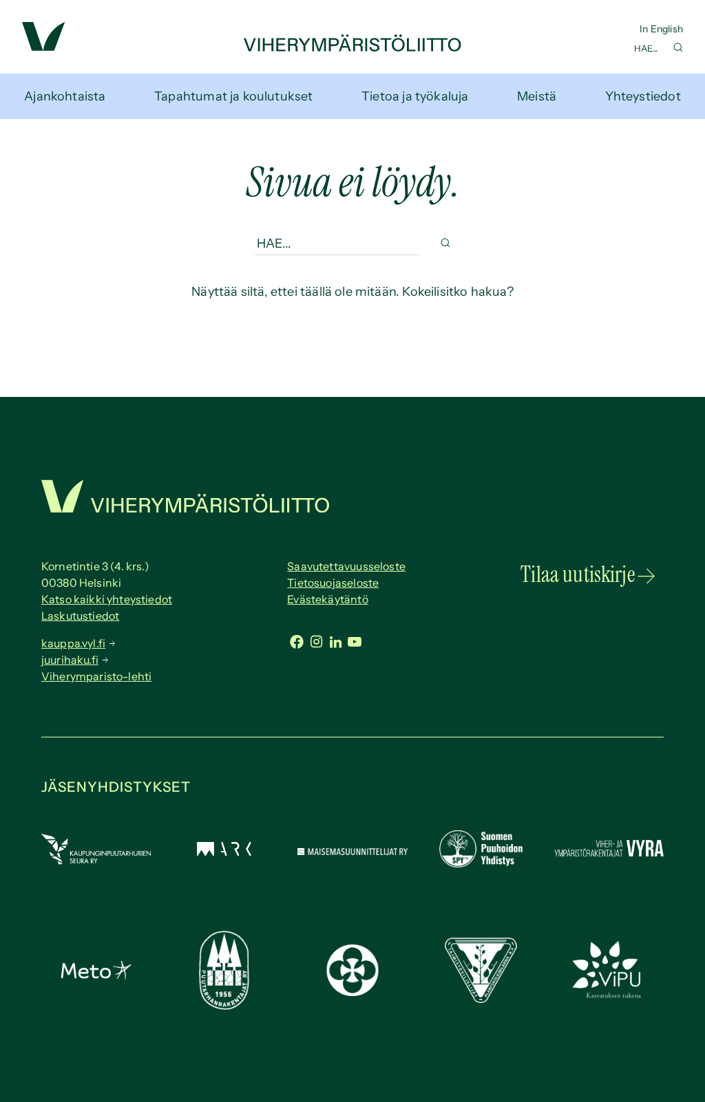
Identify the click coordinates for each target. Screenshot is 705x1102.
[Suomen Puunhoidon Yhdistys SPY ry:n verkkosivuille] (481, 863)
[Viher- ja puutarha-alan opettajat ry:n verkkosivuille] (609, 995)
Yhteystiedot (643, 96)
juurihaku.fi (69, 660)
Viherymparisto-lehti (96, 676)
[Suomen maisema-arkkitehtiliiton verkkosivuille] (224, 851)
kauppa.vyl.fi (73, 643)
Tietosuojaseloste (333, 583)
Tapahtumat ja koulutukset (233, 96)
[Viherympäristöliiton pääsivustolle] (43, 46)
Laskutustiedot (80, 616)
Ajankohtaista (64, 96)
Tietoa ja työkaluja (414, 96)
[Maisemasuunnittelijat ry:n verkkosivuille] (352, 850)
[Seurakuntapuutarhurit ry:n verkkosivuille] (352, 992)
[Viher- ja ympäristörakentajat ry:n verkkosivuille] (609, 856)
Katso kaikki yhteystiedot (106, 599)
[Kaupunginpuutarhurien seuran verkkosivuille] (96, 860)
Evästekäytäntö (327, 599)
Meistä (536, 96)
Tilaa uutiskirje (577, 574)
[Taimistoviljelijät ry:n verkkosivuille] (481, 998)
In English (661, 29)
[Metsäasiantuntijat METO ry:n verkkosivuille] (96, 975)
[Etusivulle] (352, 47)
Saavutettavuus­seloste (346, 566)
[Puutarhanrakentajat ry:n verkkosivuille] (224, 1005)
